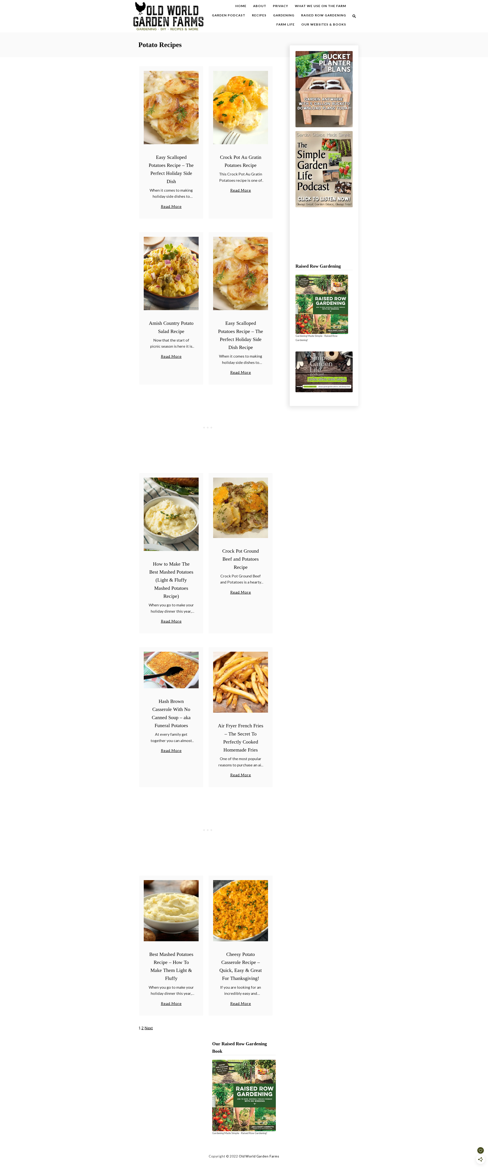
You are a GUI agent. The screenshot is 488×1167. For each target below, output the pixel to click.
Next (148, 1027)
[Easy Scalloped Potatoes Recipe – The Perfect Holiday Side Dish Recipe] (240, 273)
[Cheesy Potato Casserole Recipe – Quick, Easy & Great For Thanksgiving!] (240, 910)
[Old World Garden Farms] (168, 16)
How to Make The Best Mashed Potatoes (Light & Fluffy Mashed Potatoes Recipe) (171, 580)
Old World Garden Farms (259, 1156)
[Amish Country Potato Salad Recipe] (171, 273)
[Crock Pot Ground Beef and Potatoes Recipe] (240, 508)
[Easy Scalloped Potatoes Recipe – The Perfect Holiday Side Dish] (171, 107)
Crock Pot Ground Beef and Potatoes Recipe (240, 559)
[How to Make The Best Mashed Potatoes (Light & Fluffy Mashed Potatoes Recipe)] (171, 514)
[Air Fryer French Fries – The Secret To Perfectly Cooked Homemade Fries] (240, 682)
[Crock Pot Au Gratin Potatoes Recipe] (240, 107)
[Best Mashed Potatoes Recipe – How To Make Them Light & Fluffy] (171, 910)
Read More (171, 207)
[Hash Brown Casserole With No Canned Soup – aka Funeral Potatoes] (171, 670)
